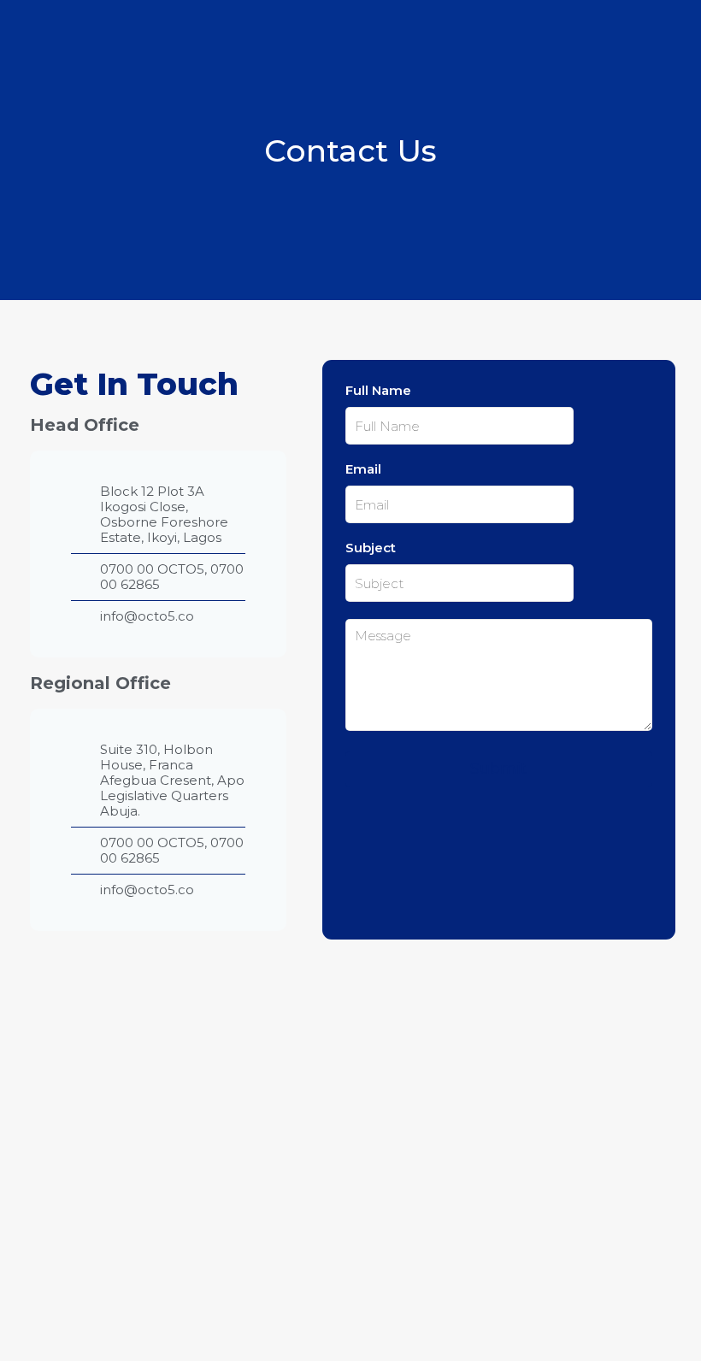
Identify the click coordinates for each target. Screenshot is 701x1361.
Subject (370, 548)
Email (363, 469)
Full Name (378, 390)
